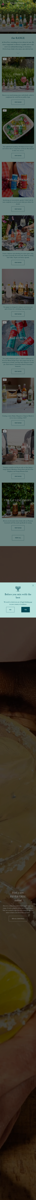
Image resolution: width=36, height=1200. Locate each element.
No (10, 610)
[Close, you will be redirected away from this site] (33, 585)
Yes (25, 610)
